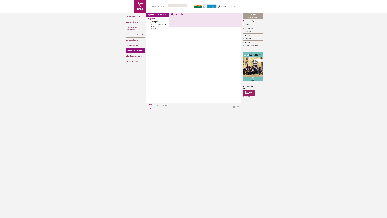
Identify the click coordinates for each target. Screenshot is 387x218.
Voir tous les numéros (248, 96)
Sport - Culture (134, 51)
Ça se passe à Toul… (158, 21)
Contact (247, 42)
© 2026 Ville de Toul (161, 105)
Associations (249, 31)
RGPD (176, 108)
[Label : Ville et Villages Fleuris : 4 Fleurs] (198, 6)
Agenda (247, 24)
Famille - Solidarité (135, 35)
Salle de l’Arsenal (156, 29)
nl (163, 6)
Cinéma (247, 35)
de (153, 6)
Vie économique (134, 56)
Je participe (132, 40)
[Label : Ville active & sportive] (212, 6)
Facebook (248, 38)
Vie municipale (133, 61)
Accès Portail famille (252, 46)
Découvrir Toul (133, 17)
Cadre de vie (132, 45)
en (156, 6)
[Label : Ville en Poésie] (222, 6)
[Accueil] (134, 6)
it (161, 6)
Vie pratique (132, 22)
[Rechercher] (188, 5)
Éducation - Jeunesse (131, 28)
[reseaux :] (231, 6)
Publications (249, 28)
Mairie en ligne (250, 21)
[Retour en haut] (238, 107)
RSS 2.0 (171, 108)
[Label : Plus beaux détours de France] (204, 6)
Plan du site (158, 108)
